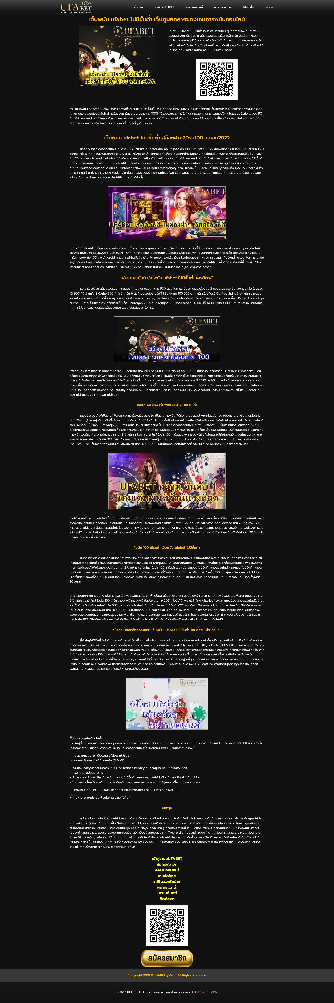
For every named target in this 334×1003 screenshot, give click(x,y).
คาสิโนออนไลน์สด (167, 881)
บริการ (269, 7)
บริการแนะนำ (167, 887)
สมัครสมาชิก (167, 864)
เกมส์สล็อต (167, 876)
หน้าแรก (138, 7)
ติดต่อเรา (167, 899)
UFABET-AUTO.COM (204, 992)
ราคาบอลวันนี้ (194, 7)
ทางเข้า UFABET (164, 7)
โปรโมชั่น (248, 7)
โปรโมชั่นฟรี (167, 893)
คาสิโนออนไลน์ (223, 7)
